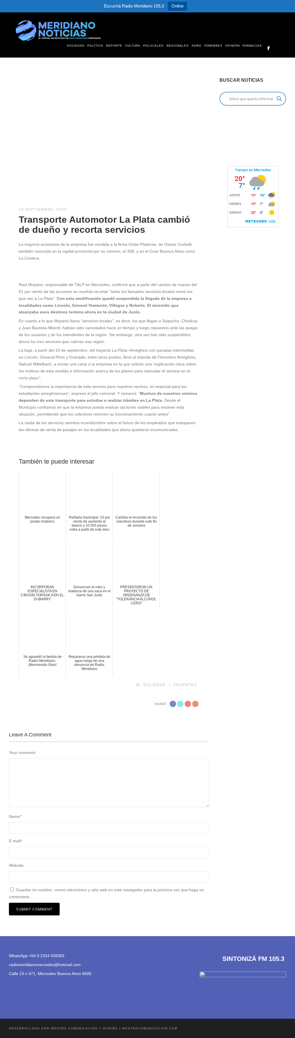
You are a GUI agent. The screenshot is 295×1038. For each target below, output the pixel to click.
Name (15, 816)
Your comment (22, 752)
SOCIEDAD (75, 45)
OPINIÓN (232, 45)
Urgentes (185, 685)
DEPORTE (114, 45)
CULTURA (132, 45)
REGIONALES (178, 45)
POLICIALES (153, 45)
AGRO (196, 45)
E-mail (15, 841)
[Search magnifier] (279, 99)
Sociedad (154, 685)
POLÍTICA (95, 45)
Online (177, 5)
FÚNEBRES (213, 45)
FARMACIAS (252, 45)
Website (16, 865)
